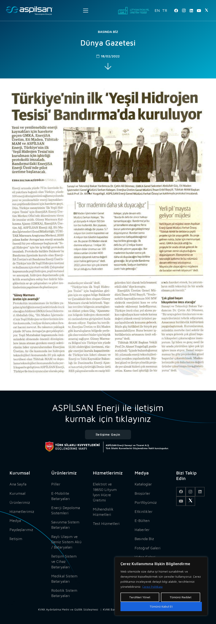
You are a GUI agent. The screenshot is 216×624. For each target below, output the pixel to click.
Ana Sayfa (17, 484)
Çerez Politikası (152, 586)
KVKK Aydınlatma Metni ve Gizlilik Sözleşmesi (68, 609)
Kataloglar (143, 484)
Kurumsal (17, 493)
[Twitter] (206, 10)
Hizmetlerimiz (21, 511)
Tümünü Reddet (181, 597)
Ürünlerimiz (19, 502)
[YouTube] (199, 10)
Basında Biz (108, 32)
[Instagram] (184, 10)
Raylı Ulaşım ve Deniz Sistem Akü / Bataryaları (66, 541)
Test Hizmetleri (106, 523)
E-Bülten (142, 520)
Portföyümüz (146, 502)
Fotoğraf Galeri (148, 548)
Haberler (142, 529)
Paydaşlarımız (21, 529)
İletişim (15, 538)
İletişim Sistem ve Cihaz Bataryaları (64, 561)
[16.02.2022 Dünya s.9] (108, 232)
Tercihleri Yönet (139, 597)
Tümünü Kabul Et (161, 606)
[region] (161, 586)
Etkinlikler (144, 511)
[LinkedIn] (191, 10)
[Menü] (85, 10)
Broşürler (142, 493)
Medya (15, 520)
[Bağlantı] (29, 10)
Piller (55, 484)
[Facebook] (176, 10)
